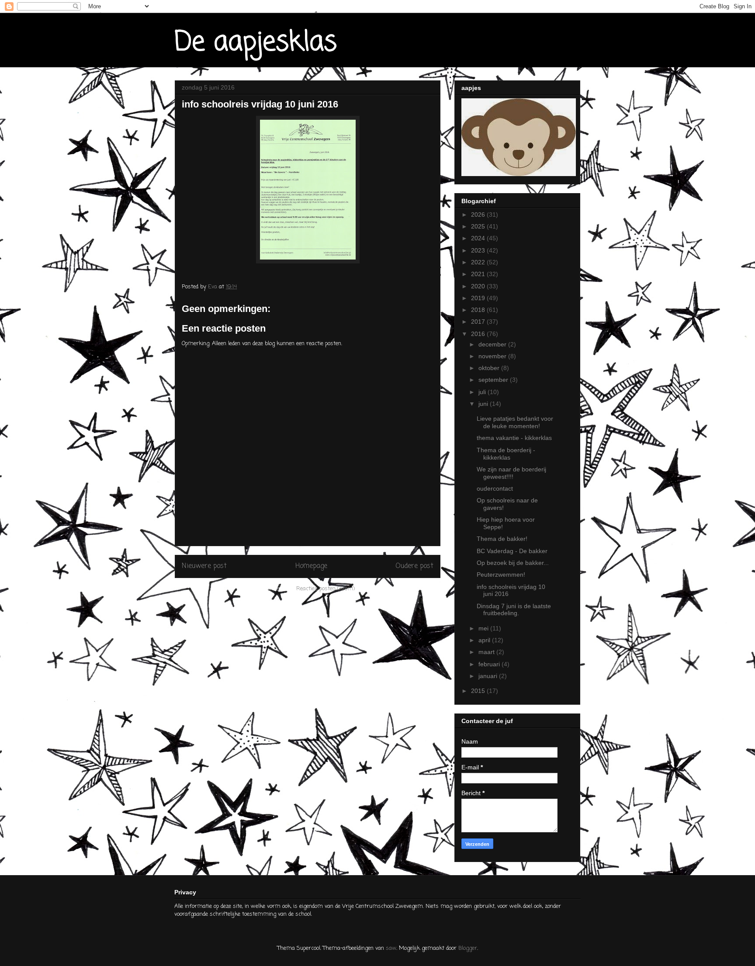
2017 (479, 321)
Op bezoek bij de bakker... (513, 562)
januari (488, 675)
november (493, 356)
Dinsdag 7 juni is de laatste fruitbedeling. (514, 609)
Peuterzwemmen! (501, 574)
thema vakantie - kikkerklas (514, 437)
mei (484, 628)
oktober (489, 367)
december (493, 344)
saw (391, 948)
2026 (479, 214)
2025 (479, 226)
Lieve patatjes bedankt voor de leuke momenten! (515, 422)
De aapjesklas (256, 42)
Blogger (467, 948)
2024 (479, 238)
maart (487, 651)
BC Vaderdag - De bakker (512, 550)
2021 (479, 273)
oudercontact (495, 488)
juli (483, 391)
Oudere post (414, 566)
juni (484, 403)
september (494, 379)
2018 (479, 309)
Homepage (311, 566)
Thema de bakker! (502, 538)
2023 (479, 250)
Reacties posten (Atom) (325, 589)
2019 (479, 297)
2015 (479, 690)
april (485, 640)
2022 (479, 262)
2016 (479, 333)
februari (490, 664)
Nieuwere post (204, 566)
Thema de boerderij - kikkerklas (506, 454)
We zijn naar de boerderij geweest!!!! (511, 473)
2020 (479, 286)
